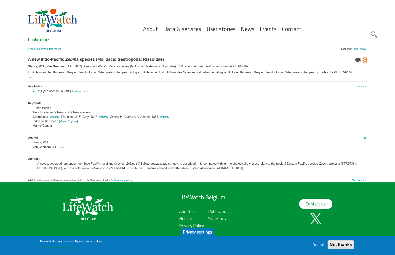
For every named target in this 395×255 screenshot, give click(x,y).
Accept (318, 245)
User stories (221, 29)
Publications (39, 39)
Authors (362, 86)
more (30, 77)
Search (374, 34)
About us (187, 211)
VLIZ (36, 91)
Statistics (217, 218)
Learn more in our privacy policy (59, 247)
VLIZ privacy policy (122, 180)
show (363, 48)
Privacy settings (197, 232)
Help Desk (188, 218)
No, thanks (341, 244)
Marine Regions (68, 121)
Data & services (182, 29)
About (150, 29)
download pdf (79, 91)
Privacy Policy (191, 226)
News (247, 29)
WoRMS (54, 117)
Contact (291, 29)
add (356, 48)
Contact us (316, 204)
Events (268, 29)
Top (364, 138)
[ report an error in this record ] (45, 48)
